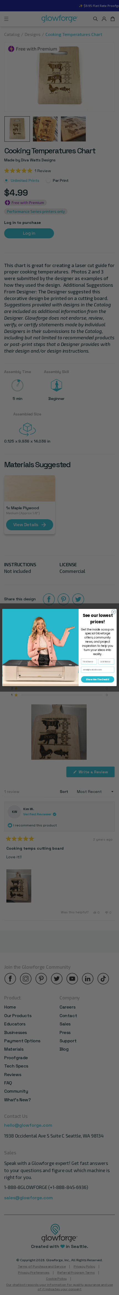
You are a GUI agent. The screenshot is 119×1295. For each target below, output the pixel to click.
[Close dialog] (114, 612)
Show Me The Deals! (97, 679)
